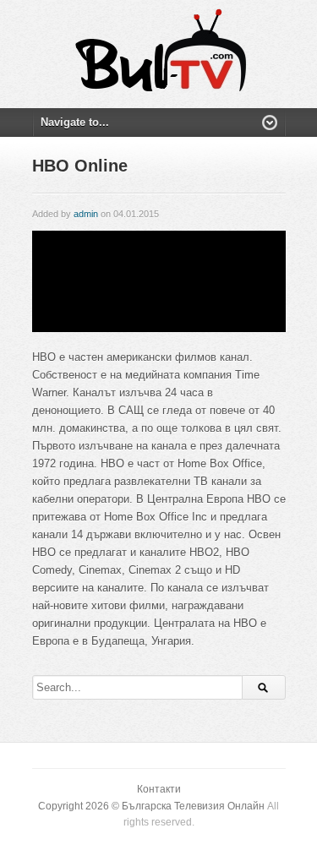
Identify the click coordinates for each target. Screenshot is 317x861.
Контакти (159, 789)
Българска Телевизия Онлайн (193, 806)
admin (86, 214)
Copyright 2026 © (80, 806)
